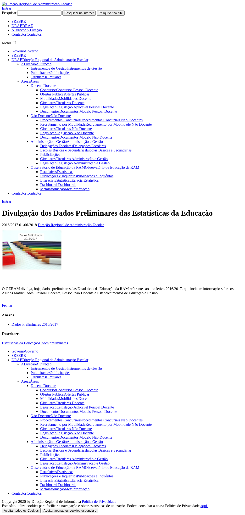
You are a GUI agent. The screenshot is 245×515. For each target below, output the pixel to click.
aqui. (204, 506)
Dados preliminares (53, 343)
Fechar (7, 305)
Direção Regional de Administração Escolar (71, 225)
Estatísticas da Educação (20, 343)
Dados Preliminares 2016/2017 (34, 324)
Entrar (6, 8)
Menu (6, 43)
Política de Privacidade (99, 501)
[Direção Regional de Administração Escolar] (37, 4)
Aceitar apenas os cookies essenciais (70, 510)
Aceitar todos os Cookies (21, 510)
